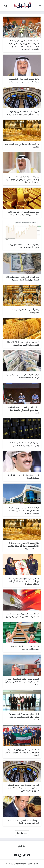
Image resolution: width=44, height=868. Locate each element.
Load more (22, 833)
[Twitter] (24, 855)
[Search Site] (6, 5)
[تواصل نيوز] (23, 5)
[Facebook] (29, 855)
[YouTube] (15, 855)
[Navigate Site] (39, 5)
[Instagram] (20, 855)
